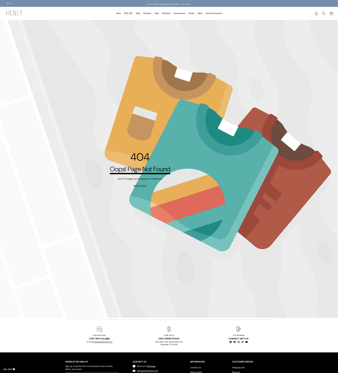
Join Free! (186, 3)
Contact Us (195, 367)
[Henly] (14, 13)
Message (151, 366)
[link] (140, 185)
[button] (9, 3)
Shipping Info (238, 367)
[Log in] (316, 13)
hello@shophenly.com (103, 342)
